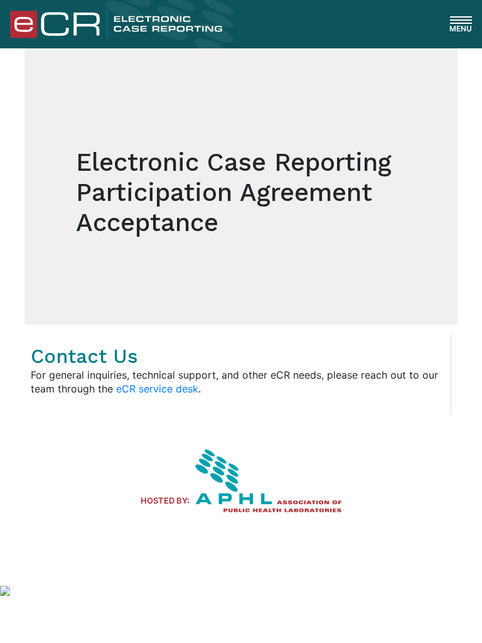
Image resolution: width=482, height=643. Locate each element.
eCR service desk (157, 388)
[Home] (116, 23)
